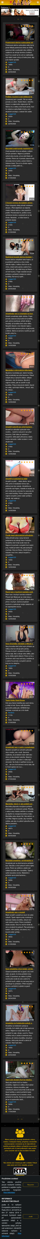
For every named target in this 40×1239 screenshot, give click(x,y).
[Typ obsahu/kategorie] (6, 69)
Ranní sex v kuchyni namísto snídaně (21, 592)
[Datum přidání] (6, 72)
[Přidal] (6, 62)
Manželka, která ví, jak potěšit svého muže (22, 804)
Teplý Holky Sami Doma (15, 700)
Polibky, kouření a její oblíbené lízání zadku (23, 96)
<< (18, 19)
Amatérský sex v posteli (15, 912)
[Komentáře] (6, 67)
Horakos (11, 712)
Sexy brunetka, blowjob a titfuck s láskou (22, 643)
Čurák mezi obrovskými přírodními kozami (23, 535)
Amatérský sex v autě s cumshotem (20, 747)
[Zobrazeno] (6, 64)
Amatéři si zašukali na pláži (16, 478)
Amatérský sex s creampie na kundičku (21, 313)
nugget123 (12, 62)
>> (22, 19)
